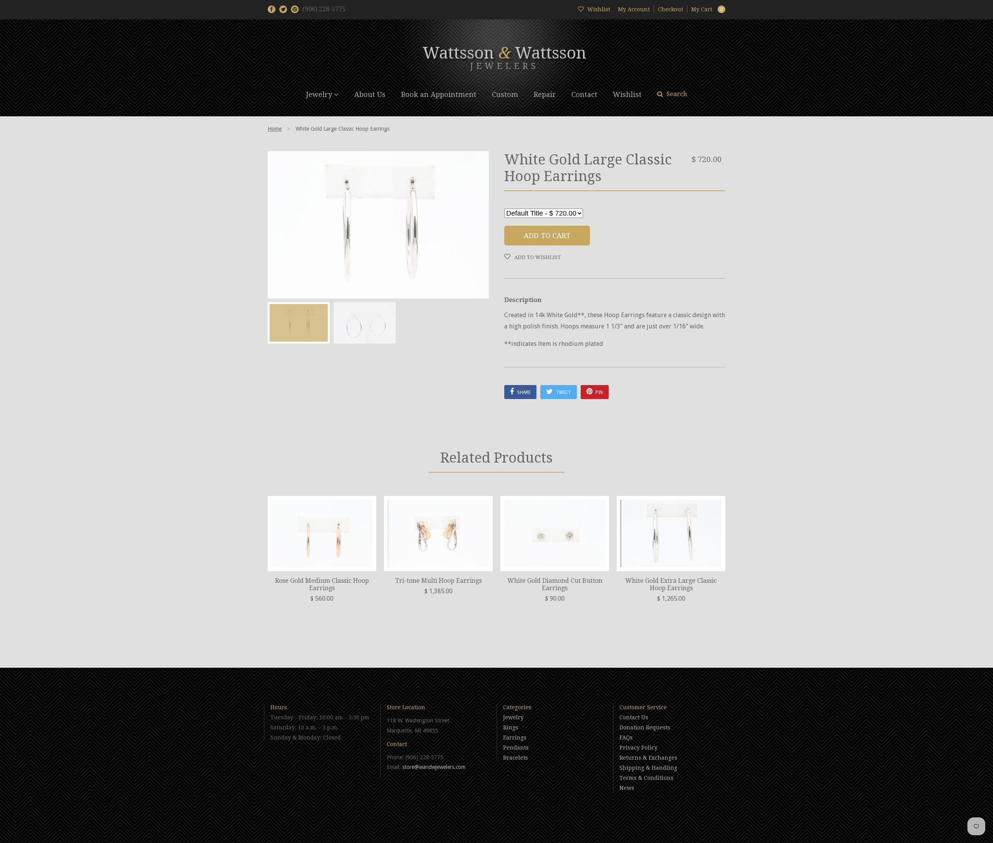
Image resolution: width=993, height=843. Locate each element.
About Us (370, 94)
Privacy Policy (638, 748)
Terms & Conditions (646, 778)
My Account (634, 9)
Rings (510, 727)
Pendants (516, 748)
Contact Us (633, 717)
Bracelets (515, 758)
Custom (505, 94)
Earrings (514, 737)
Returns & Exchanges (648, 758)
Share (523, 392)
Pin (598, 392)
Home (275, 129)
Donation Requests (644, 727)
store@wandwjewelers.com (433, 767)
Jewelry (320, 94)
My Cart (707, 9)
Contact (584, 94)
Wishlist (627, 94)
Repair (545, 94)
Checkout (670, 9)
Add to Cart (547, 235)
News (626, 788)
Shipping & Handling (648, 768)
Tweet (563, 392)
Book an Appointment (438, 94)
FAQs (626, 737)
